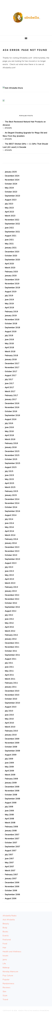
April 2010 (9, 723)
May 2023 (9, 208)
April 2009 (9, 771)
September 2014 (12, 511)
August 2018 (10, 331)
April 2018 (9, 347)
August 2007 (10, 850)
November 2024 (12, 180)
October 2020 (11, 255)
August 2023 (10, 200)
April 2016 (9, 435)
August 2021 (10, 235)
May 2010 (9, 719)
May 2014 (9, 527)
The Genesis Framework (39, 1010)
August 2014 (10, 515)
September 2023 (12, 196)
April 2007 (9, 866)
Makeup (6, 967)
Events (6, 935)
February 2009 (11, 778)
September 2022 (12, 224)
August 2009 (10, 755)
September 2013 (12, 559)
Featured (7, 939)
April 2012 (9, 627)
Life (4, 963)
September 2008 (12, 798)
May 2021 (9, 243)
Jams (5, 959)
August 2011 (10, 659)
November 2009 (12, 743)
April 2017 (9, 387)
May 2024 (9, 188)
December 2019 (12, 279)
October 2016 (11, 411)
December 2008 (12, 786)
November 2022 (12, 220)
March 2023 (10, 216)
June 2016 (9, 427)
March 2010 (10, 727)
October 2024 (11, 184)
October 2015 (11, 459)
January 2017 (11, 399)
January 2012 (11, 639)
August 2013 (10, 563)
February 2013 (11, 587)
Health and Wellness (12, 951)
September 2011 (12, 655)
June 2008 (9, 810)
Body (5, 927)
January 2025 (11, 172)
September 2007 (12, 846)
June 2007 (9, 858)
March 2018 (10, 351)
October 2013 (11, 555)
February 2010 (11, 731)
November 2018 (12, 319)
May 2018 (9, 343)
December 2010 (12, 691)
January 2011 (11, 687)
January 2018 (11, 359)
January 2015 (11, 495)
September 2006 (12, 894)
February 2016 (11, 443)
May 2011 (9, 671)
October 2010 (11, 699)
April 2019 (9, 307)
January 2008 (11, 830)
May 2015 (9, 479)
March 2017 (10, 391)
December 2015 (12, 451)
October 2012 (11, 603)
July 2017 (9, 379)
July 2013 (9, 567)
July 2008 (9, 806)
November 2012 (12, 599)
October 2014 (11, 507)
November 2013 (12, 551)
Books (5, 931)
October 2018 (11, 323)
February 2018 (11, 355)
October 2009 (11, 747)
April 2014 (9, 531)
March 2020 (10, 267)
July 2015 (9, 471)
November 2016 (12, 407)
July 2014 (9, 519)
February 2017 (11, 395)
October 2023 (11, 192)
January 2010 (11, 735)
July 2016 (9, 423)
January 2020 (11, 275)
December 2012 (12, 595)
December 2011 (12, 643)
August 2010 (10, 707)
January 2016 (11, 447)
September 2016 (12, 415)
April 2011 (9, 675)
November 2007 (12, 838)
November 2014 (12, 503)
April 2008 (9, 818)
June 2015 (9, 475)
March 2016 (10, 439)
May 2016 (9, 431)
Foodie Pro (22, 1010)
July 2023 (9, 204)
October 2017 (11, 371)
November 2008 (12, 790)
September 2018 (12, 327)
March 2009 (10, 775)
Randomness (8, 983)
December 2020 (12, 251)
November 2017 (12, 367)
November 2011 (12, 647)
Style (5, 995)
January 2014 (11, 543)
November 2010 (12, 695)
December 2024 (12, 176)
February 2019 (11, 311)
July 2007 (9, 854)
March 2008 (10, 822)
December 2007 (12, 834)
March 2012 (10, 631)
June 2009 (9, 763)
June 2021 (9, 239)
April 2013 (9, 579)
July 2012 (9, 615)
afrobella (8, 128)
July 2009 (9, 759)
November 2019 (12, 283)
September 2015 (12, 463)
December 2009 (12, 739)
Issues (5, 955)
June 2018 (9, 339)
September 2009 (12, 751)
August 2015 (10, 467)
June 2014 (9, 523)
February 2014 (11, 539)
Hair (4, 947)
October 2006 (11, 890)
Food (5, 943)
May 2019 (9, 303)
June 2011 (9, 667)
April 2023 (9, 212)
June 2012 (9, 619)
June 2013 (9, 571)
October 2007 (11, 842)
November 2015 (12, 455)
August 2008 (10, 802)
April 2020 (9, 263)
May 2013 (9, 575)
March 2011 (10, 679)
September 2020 (12, 259)
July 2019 (9, 295)
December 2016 (12, 403)
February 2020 (11, 271)
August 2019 (10, 291)
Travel (5, 999)
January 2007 (11, 878)
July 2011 (9, 663)
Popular (6, 979)
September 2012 (12, 607)
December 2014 (12, 499)
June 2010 (9, 715)
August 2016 (10, 419)
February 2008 (11, 826)
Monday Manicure (10, 971)
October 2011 (11, 651)
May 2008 (9, 814)
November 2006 (12, 886)
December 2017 (12, 363)
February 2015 (11, 491)
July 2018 (9, 335)
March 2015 (10, 487)
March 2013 (10, 583)
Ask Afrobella (9, 919)
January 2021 (11, 247)
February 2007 (11, 874)
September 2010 (12, 703)
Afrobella (26, 17)
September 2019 (12, 287)
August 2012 (10, 611)
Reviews (6, 987)
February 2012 (11, 635)
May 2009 (9, 767)
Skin (4, 991)
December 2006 (12, 882)
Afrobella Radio (10, 915)
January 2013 (11, 591)
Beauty (6, 923)
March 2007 (10, 870)
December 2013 (12, 547)
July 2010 (9, 711)
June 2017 (9, 383)
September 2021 (12, 231)
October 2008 (11, 794)
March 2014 (10, 535)
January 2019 (11, 315)
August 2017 (10, 375)
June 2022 (9, 227)
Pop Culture (8, 975)
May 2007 (9, 862)
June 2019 (9, 299)
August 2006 (10, 898)
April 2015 (9, 483)
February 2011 (11, 683)
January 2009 (11, 782)
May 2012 (9, 623)
